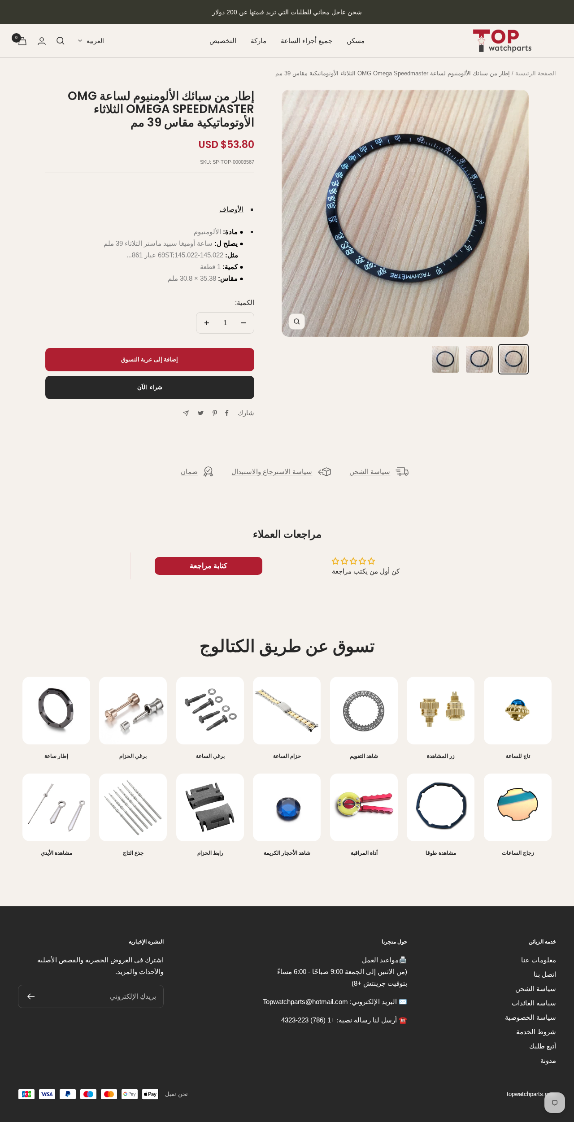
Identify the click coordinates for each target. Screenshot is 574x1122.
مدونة (548, 1060)
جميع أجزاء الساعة (306, 40)
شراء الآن (149, 387)
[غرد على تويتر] (200, 413)
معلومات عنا (538, 960)
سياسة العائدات (534, 1003)
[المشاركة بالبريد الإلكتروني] (186, 413)
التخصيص (222, 40)
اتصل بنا (545, 974)
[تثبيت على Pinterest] (215, 413)
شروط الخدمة (536, 1031)
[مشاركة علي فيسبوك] (227, 413)
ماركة (258, 40)
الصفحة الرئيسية (535, 73)
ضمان (189, 471)
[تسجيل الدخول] (42, 41)
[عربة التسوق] (22, 41)
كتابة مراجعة (208, 566)
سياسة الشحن (369, 471)
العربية (95, 40)
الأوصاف (231, 209)
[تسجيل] (31, 996)
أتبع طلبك (542, 1046)
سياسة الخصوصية (530, 1017)
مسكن (356, 40)
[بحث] (61, 41)
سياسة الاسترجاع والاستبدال (271, 471)
